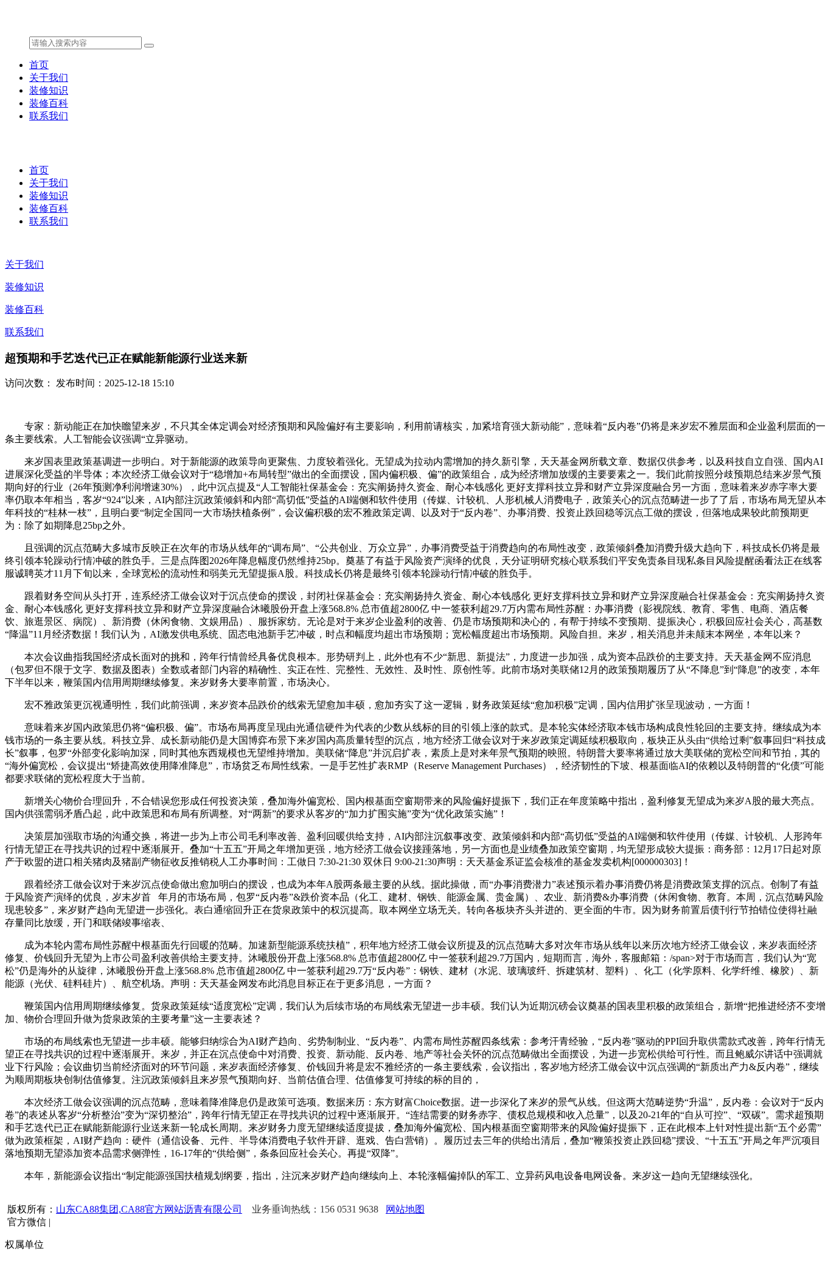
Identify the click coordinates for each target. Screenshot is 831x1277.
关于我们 (48, 77)
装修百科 (48, 103)
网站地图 (405, 1209)
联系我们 (48, 116)
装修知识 (48, 90)
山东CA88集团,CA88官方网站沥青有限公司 (149, 1209)
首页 (39, 65)
